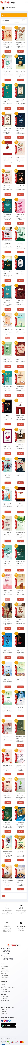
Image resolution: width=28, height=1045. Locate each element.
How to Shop (4, 1013)
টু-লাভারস (7, 444)
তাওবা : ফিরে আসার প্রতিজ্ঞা (7, 678)
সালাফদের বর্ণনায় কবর (7, 649)
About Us (3, 984)
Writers (2, 968)
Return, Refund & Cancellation (8, 987)
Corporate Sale (4, 975)
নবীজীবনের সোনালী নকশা (7, 271)
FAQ (2, 1015)
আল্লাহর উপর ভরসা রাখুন (20, 794)
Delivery (3, 986)
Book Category (4, 966)
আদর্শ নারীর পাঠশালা (20, 214)
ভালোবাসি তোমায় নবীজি (20, 42)
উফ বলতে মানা (7, 561)
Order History (4, 998)
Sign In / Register (5, 996)
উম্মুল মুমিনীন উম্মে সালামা (20, 561)
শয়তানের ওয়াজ (20, 444)
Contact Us (3, 1011)
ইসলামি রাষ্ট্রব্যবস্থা (20, 300)
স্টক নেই (7, 338)
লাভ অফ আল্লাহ (20, 590)
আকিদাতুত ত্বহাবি (7, 214)
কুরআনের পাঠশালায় (20, 271)
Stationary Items (4, 971)
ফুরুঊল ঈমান (20, 243)
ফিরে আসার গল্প (20, 707)
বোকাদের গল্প (20, 357)
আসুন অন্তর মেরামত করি (7, 765)
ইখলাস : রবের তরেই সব (7, 707)
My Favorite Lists (5, 1000)
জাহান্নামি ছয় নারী (20, 185)
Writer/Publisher (4, 977)
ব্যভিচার (7, 415)
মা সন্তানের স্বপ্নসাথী (20, 822)
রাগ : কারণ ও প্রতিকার (8, 157)
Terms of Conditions (5, 991)
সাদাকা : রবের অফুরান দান (20, 329)
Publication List (4, 970)
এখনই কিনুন (8, 51)
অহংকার (20, 503)
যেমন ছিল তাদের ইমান (7, 736)
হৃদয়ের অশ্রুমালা (20, 880)
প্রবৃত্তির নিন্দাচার (7, 243)
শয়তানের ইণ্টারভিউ (7, 474)
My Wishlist (3, 1002)
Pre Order (3, 979)
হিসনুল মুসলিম (7, 822)
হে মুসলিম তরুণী (7, 300)
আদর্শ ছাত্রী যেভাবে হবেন (7, 42)
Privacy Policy (4, 989)
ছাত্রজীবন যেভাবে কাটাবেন (20, 71)
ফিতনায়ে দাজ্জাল (20, 649)
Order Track (4, 1009)
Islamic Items (4, 973)
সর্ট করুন (23, 19)
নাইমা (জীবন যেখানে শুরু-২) (20, 415)
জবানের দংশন (7, 619)
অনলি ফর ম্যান (20, 474)
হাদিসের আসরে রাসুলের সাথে (20, 678)
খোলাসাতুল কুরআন (20, 386)
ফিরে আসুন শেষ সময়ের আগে (8, 880)
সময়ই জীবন (7, 99)
